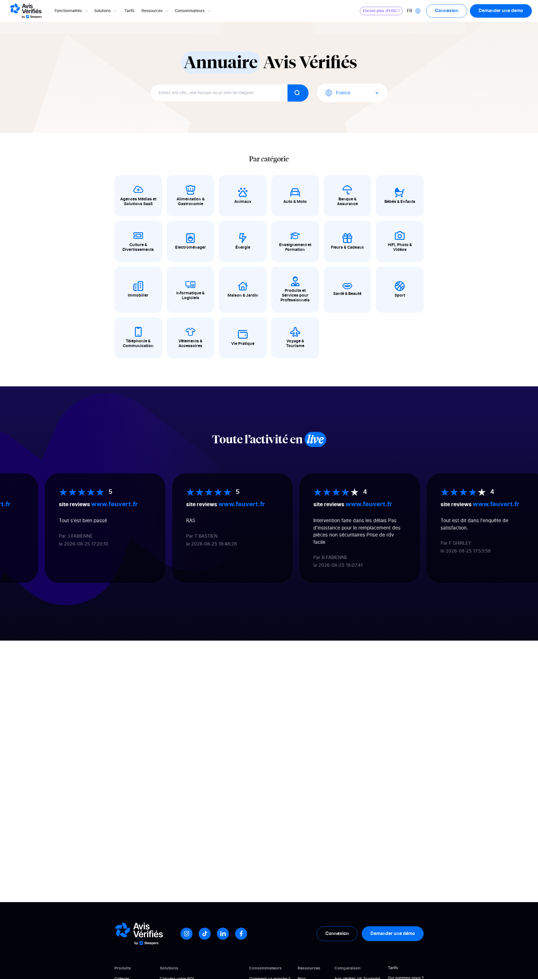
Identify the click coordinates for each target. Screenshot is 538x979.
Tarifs (129, 11)
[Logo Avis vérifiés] (25, 11)
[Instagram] (186, 934)
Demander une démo (392, 933)
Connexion (446, 10)
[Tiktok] (205, 934)
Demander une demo (501, 10)
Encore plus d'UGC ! (381, 11)
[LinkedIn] (223, 934)
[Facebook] (241, 934)
